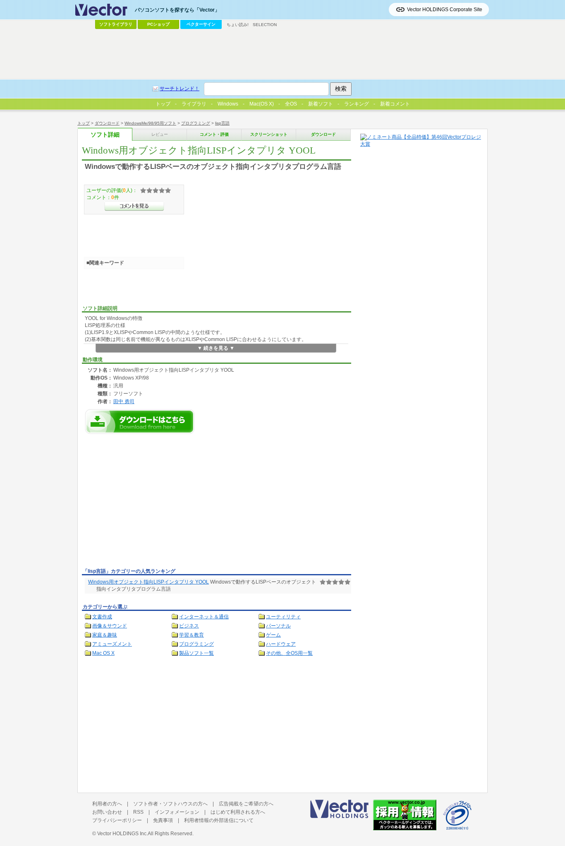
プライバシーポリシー (117, 820)
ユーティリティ (283, 617)
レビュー (159, 134)
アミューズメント (112, 644)
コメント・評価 (214, 134)
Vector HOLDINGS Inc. (122, 833)
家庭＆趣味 (104, 635)
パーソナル (278, 626)
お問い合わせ (107, 812)
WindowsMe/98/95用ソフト (150, 123)
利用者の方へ (107, 804)
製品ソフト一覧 (196, 653)
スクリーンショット (268, 134)
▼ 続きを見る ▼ (216, 348)
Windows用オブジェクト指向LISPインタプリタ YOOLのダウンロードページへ (140, 421)
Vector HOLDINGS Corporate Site (444, 9)
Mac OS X (103, 653)
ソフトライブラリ (115, 24)
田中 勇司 (123, 401)
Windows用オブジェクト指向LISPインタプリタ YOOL (148, 582)
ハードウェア (281, 644)
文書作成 (102, 617)
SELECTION (265, 24)
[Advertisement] (151, 503)
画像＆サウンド (109, 626)
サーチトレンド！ (179, 88)
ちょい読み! (238, 24)
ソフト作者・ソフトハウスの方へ (170, 804)
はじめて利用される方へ (238, 812)
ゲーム (273, 635)
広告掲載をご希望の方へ (246, 804)
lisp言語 (222, 123)
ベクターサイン (201, 24)
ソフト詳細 (105, 135)
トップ (83, 123)
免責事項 (163, 820)
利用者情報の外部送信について (219, 820)
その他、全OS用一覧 (289, 653)
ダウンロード (107, 123)
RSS (138, 812)
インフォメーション (177, 812)
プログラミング (195, 123)
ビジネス (189, 626)
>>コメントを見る (134, 206)
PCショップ (158, 24)
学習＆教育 (191, 635)
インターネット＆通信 (204, 617)
